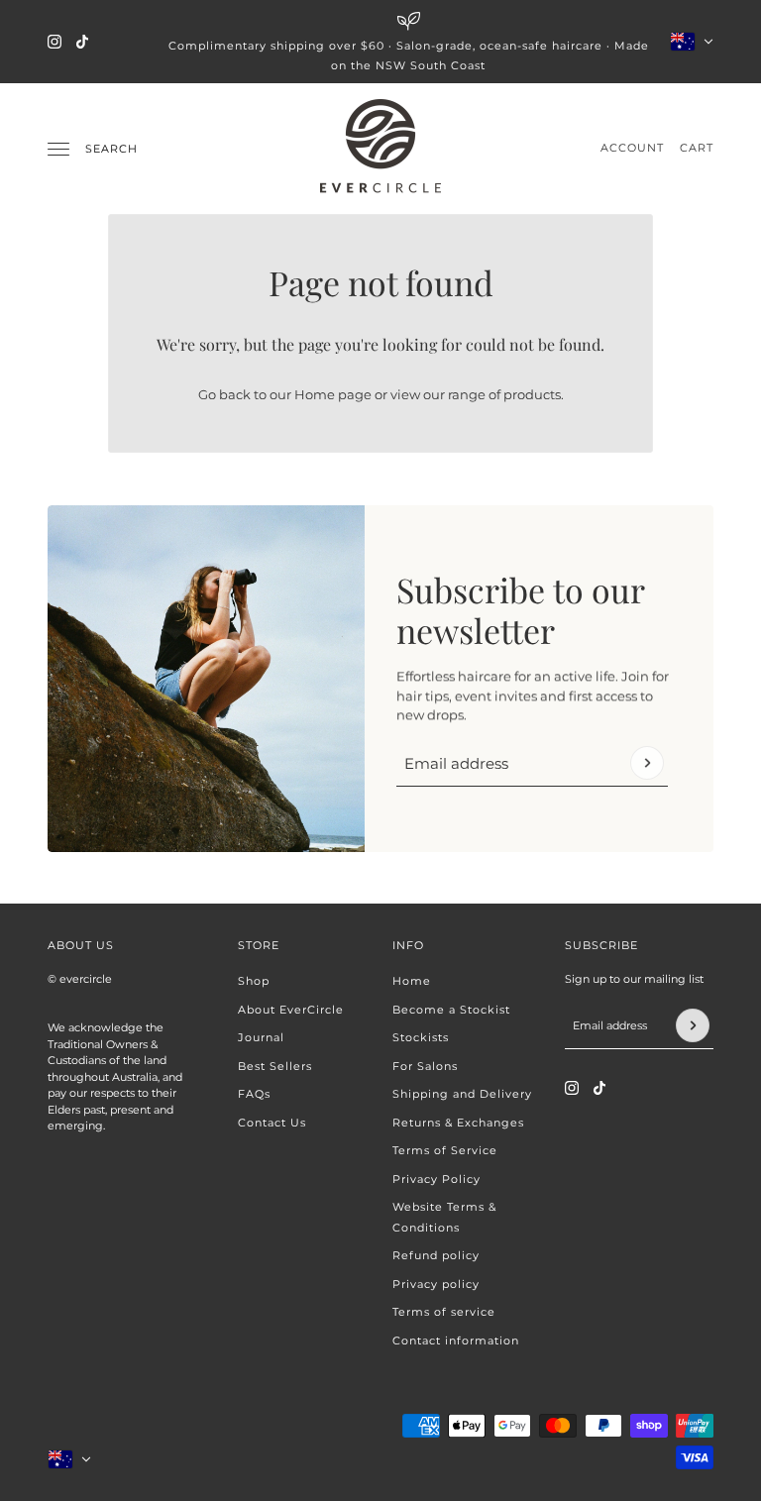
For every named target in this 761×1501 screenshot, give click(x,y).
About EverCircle (291, 1010)
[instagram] (54, 42)
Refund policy (436, 1255)
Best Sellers (275, 1066)
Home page (333, 394)
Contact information (455, 1340)
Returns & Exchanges (458, 1122)
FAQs (254, 1094)
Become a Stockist (451, 1010)
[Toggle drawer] (58, 149)
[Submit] (647, 763)
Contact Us (272, 1122)
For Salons (425, 1066)
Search (111, 149)
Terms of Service (444, 1150)
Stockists (420, 1037)
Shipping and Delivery (462, 1094)
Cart (696, 148)
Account (632, 148)
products (532, 394)
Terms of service (443, 1312)
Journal (261, 1037)
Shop (254, 981)
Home (411, 981)
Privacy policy (436, 1284)
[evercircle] (380, 148)
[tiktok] (82, 42)
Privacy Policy (436, 1179)
